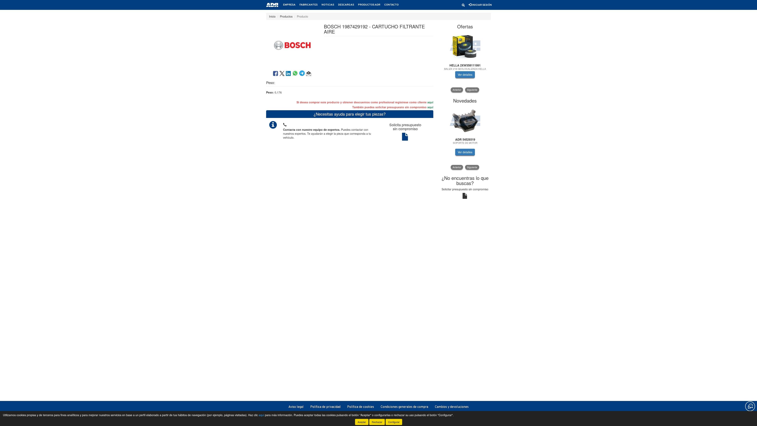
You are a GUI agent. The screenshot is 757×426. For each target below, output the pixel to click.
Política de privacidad (325, 407)
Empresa (289, 5)
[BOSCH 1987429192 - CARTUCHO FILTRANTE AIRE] (292, 45)
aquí (430, 102)
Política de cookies (360, 407)
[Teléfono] (285, 124)
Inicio (272, 16)
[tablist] (465, 62)
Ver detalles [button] (465, 75)
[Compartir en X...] (282, 73)
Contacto (391, 5)
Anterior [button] (457, 89)
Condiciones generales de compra (404, 407)
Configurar (394, 422)
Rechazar (377, 422)
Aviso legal (296, 407)
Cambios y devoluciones (452, 407)
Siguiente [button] (472, 89)
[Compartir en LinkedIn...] (288, 73)
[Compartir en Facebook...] (275, 73)
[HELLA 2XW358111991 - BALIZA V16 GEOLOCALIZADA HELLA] (465, 46)
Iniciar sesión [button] (481, 5)
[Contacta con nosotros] (750, 406)
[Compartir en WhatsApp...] (295, 73)
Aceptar (362, 422)
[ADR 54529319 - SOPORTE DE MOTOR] (465, 120)
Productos (286, 16)
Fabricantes (308, 5)
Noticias (328, 5)
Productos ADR (369, 5)
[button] (463, 5)
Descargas (346, 5)
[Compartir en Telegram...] (302, 73)
